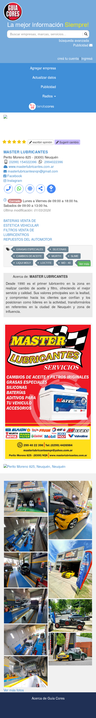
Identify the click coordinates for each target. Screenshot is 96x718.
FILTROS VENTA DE (18, 230)
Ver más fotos (13, 690)
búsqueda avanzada (74, 40)
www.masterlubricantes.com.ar (31, 166)
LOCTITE (46, 262)
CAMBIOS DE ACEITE (29, 256)
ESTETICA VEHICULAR (21, 225)
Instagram (14, 180)
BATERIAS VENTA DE (19, 220)
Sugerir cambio (69, 142)
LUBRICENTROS (16, 234)
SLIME (74, 256)
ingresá (87, 58)
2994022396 (53, 161)
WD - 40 (66, 262)
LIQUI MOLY (23, 262)
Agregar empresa (43, 68)
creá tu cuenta (68, 58)
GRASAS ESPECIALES (29, 249)
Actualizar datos (44, 77)
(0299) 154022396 (23, 161)
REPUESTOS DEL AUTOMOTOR (27, 239)
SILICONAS (59, 249)
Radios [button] (48, 96)
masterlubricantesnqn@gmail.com (33, 171)
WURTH (56, 256)
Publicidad (81, 45)
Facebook (14, 175)
